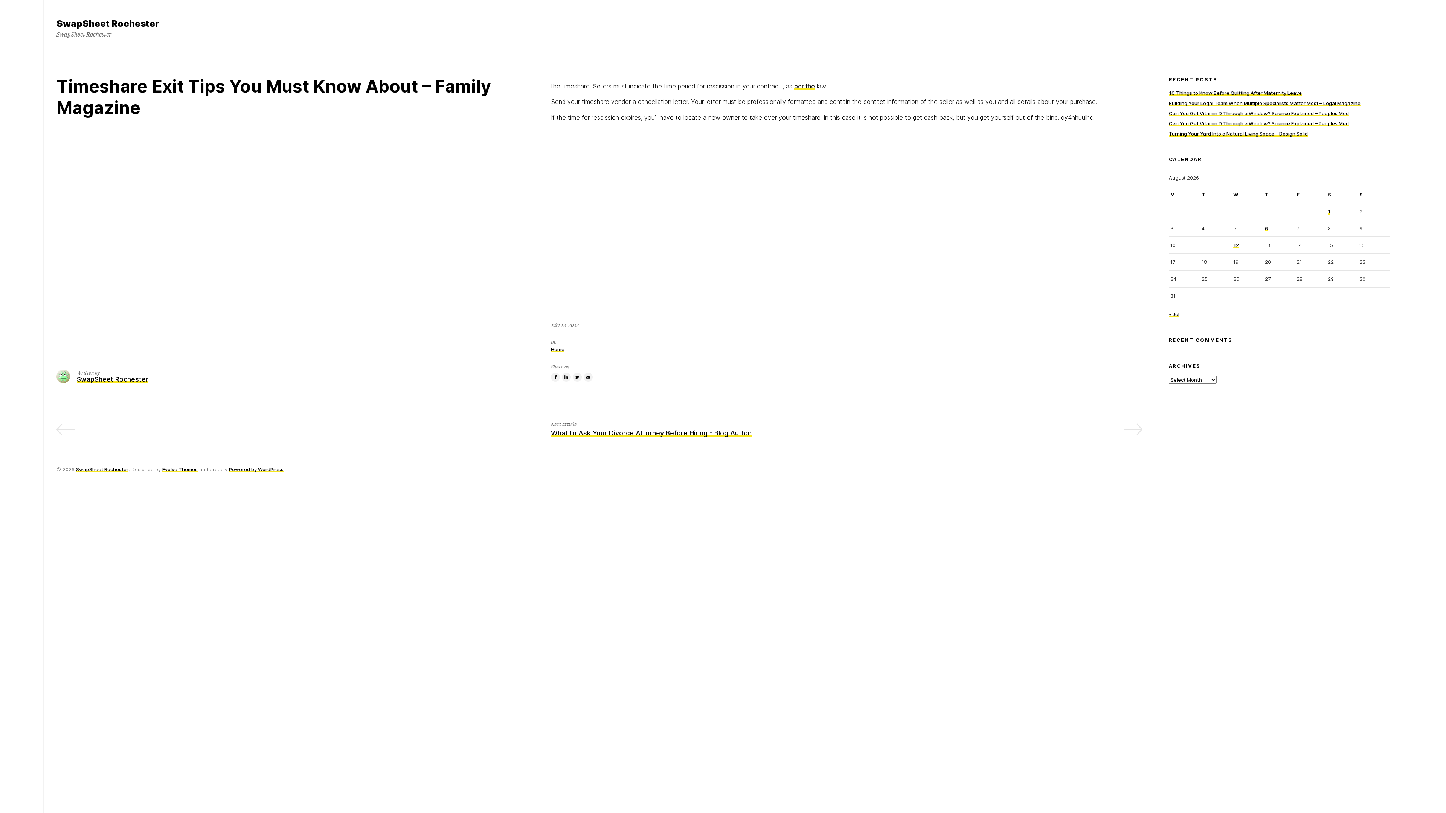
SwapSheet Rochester (102, 469)
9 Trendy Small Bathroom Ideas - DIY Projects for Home (435, 433)
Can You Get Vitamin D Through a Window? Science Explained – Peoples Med (1259, 113)
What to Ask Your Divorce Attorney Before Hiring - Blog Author (651, 433)
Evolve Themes (180, 469)
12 (1236, 245)
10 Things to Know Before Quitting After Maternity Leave (1235, 93)
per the (804, 86)
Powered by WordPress (256, 469)
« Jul (1174, 314)
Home (557, 349)
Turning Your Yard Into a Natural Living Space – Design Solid (1238, 134)
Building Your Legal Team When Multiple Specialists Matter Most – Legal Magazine (1265, 103)
